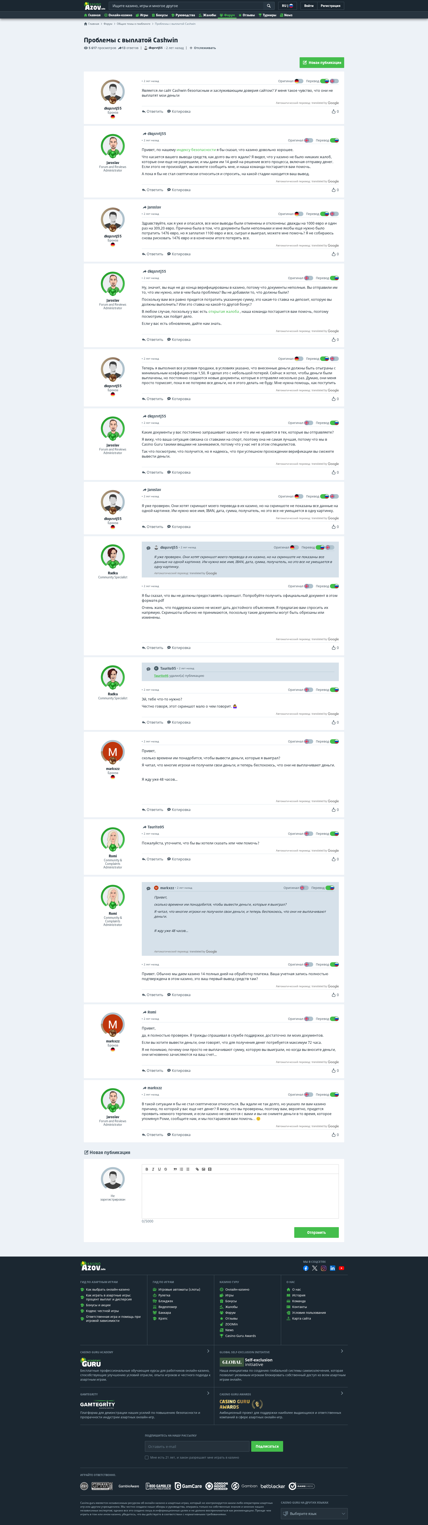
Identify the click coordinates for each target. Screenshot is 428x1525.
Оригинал (286, 81)
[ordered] (181, 1169)
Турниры (269, 15)
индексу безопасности (196, 149)
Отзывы (249, 15)
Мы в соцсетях (314, 1262)
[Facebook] (306, 1268)
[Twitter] (314, 1268)
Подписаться (267, 1446)
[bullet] (188, 1169)
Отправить (316, 1232)
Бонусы (162, 15)
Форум (229, 15)
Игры (144, 15)
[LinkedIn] (332, 1268)
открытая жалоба (223, 311)
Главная (94, 15)
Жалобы (209, 15)
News (288, 15)
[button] (314, 1513)
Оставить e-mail (158, 1443)
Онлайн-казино (120, 15)
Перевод (312, 81)
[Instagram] (323, 1268)
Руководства (185, 15)
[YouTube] (341, 1268)
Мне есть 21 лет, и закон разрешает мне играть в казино (194, 1457)
